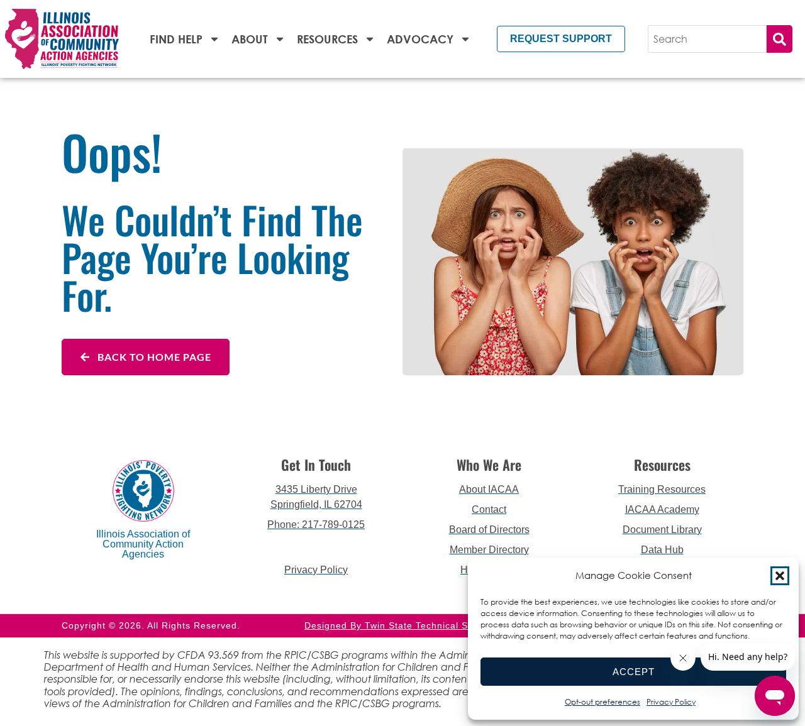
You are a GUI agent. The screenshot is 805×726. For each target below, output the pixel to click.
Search (779, 39)
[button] (780, 575)
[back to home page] (62, 39)
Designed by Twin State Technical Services (402, 625)
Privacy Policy (671, 702)
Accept (634, 671)
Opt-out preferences (602, 702)
